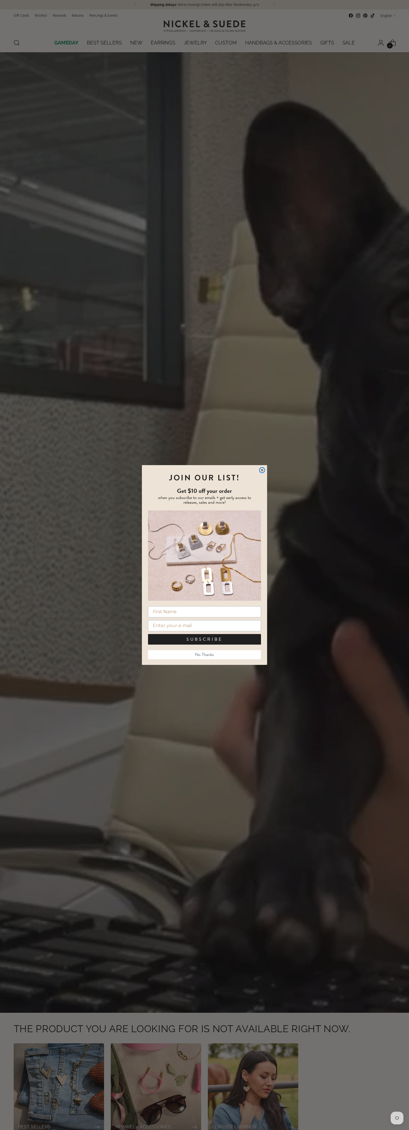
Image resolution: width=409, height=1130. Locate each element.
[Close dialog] (262, 470)
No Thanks (204, 654)
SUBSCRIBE (204, 639)
